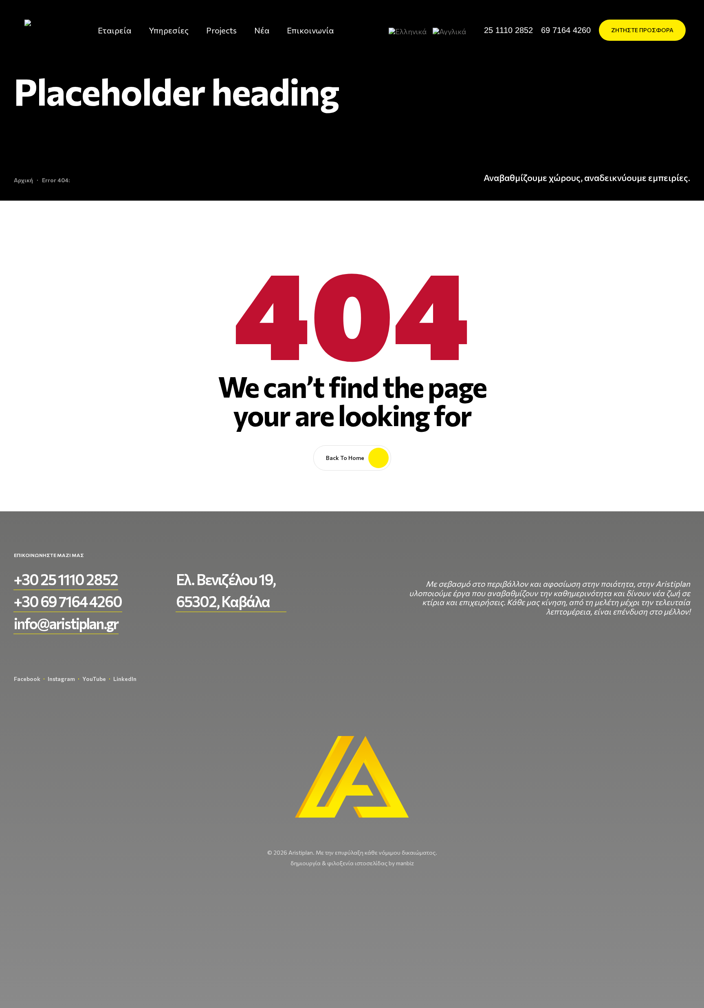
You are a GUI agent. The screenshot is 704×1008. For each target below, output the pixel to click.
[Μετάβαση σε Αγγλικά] (453, 31)
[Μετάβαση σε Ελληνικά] (411, 31)
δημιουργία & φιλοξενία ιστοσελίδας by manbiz (352, 863)
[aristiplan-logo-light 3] (44, 30)
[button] (508, 30)
